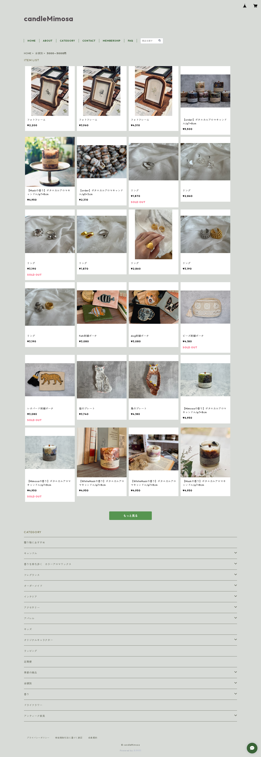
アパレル (29, 618)
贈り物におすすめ (34, 542)
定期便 (28, 661)
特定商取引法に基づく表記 (69, 737)
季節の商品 (30, 672)
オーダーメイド (33, 585)
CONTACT (89, 40)
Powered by (127, 750)
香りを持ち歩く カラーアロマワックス (47, 564)
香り (26, 694)
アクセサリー (32, 607)
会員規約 (92, 737)
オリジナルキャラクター (38, 640)
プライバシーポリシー (38, 737)
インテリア (30, 596)
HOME (32, 40)
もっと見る (130, 515)
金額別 (39, 53)
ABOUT (48, 40)
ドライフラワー (33, 705)
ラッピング (30, 651)
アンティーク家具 (34, 716)
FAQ (130, 40)
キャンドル (30, 553)
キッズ (28, 629)
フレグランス (32, 575)
